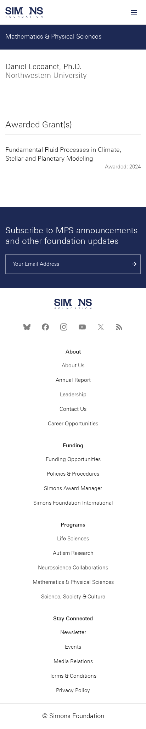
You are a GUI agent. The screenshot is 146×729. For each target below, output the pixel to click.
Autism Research (73, 553)
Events (73, 647)
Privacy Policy (73, 690)
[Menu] (133, 12)
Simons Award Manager (73, 488)
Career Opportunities (73, 423)
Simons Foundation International (73, 503)
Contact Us (73, 409)
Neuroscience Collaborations (73, 567)
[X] (100, 327)
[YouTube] (82, 327)
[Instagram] (63, 327)
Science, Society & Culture (73, 596)
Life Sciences (73, 538)
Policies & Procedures (73, 474)
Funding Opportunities (73, 459)
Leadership (73, 394)
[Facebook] (45, 327)
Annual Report (73, 380)
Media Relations (73, 661)
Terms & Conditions (73, 676)
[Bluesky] (26, 327)
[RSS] (119, 327)
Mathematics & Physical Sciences (53, 36)
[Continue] (134, 264)
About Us (73, 365)
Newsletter (73, 632)
